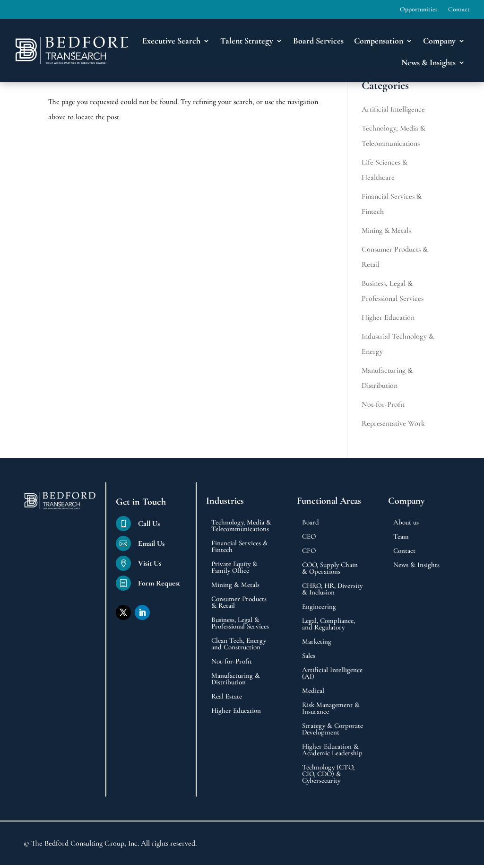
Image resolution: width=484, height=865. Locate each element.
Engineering (319, 607)
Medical (313, 691)
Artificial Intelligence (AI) (332, 673)
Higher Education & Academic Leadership (332, 750)
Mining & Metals (386, 230)
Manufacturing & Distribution (235, 679)
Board (310, 522)
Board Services (318, 40)
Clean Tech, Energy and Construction (238, 644)
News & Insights (416, 565)
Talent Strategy (246, 40)
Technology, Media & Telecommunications (241, 526)
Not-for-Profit (383, 404)
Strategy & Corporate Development (332, 729)
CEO (309, 537)
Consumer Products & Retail (239, 602)
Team (401, 537)
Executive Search (171, 40)
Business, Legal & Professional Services (240, 623)
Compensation (378, 40)
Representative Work (393, 423)
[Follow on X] (123, 612)
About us (406, 522)
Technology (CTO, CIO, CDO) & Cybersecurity (328, 774)
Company (439, 40)
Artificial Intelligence (393, 109)
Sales (308, 656)
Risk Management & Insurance (331, 708)
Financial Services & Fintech (239, 547)
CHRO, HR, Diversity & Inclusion (332, 589)
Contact (459, 9)
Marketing (316, 642)
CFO (309, 551)
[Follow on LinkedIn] (142, 612)
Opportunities (419, 9)
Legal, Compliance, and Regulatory (328, 624)
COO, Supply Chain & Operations (330, 568)
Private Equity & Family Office (234, 567)
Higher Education (388, 317)
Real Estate (226, 696)
